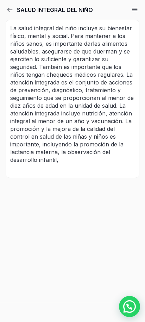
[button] (129, 306)
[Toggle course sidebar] (134, 9)
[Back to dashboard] (10, 10)
